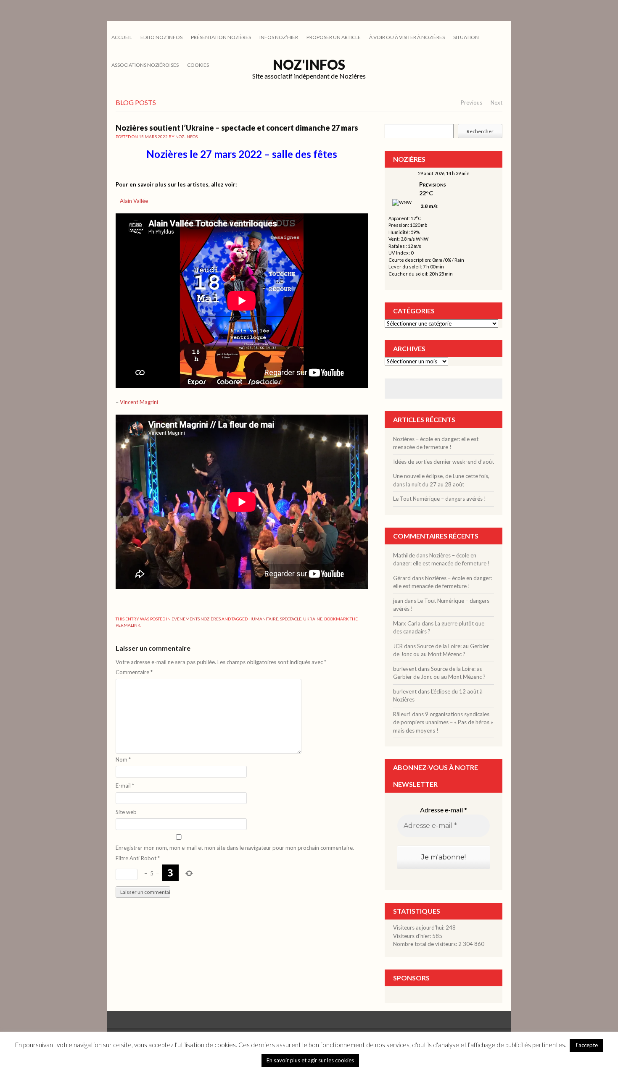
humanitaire (263, 618)
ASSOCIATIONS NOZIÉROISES (145, 65)
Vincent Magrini (139, 402)
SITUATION (466, 37)
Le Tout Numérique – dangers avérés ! (439, 498)
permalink (128, 625)
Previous (471, 102)
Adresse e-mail (443, 810)
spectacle (290, 618)
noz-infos (186, 136)
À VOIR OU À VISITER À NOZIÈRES (407, 37)
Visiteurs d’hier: (412, 936)
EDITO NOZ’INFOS (161, 37)
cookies (198, 65)
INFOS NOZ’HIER (278, 37)
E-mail (125, 785)
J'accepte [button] (586, 1045)
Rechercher (480, 131)
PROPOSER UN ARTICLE (333, 37)
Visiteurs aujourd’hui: (419, 927)
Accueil (121, 37)
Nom (123, 759)
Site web (126, 812)
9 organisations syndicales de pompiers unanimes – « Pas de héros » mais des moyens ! (443, 722)
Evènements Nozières (196, 618)
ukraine (312, 618)
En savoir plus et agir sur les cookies (310, 1060)
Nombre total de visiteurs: (425, 944)
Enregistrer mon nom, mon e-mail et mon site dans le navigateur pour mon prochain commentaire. (235, 847)
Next (496, 102)
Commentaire (134, 672)
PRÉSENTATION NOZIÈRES (221, 37)
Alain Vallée (134, 200)
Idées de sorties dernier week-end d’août (443, 461)
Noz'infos (309, 64)
